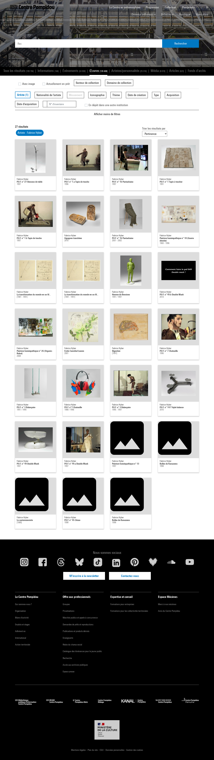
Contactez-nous (130, 576)
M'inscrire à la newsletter (84, 576)
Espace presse (68, 671)
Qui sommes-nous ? (23, 604)
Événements (74, 71)
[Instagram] (24, 563)
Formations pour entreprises (122, 604)
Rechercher (180, 43)
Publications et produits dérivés (76, 631)
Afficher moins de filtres (107, 114)
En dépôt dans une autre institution (108, 105)
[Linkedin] (116, 563)
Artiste (22, 95)
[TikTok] (98, 563)
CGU (102, 750)
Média (158, 71)
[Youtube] (190, 563)
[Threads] (61, 563)
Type (156, 95)
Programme (152, 7)
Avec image (28, 84)
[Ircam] (57, 704)
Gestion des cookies (134, 750)
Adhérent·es (20, 631)
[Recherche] (201, 5)
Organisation (20, 611)
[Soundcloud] (171, 563)
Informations (48, 71)
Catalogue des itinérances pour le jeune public (82, 651)
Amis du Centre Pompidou (169, 611)
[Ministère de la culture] (107, 730)
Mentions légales (78, 750)
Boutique (186, 14)
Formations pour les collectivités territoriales (129, 611)
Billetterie (167, 14)
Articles (176, 71)
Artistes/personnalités (129, 71)
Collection (171, 7)
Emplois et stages (22, 624)
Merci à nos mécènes (167, 604)
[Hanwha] (190, 704)
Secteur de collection (87, 83)
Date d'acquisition (27, 104)
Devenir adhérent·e (145, 14)
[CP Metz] (83, 704)
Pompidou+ (189, 7)
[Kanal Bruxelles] (136, 704)
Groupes (66, 604)
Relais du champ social (72, 644)
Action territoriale (22, 644)
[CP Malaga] (107, 704)
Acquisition (173, 95)
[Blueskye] (79, 563)
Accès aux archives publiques (75, 664)
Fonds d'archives (200, 71)
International (20, 638)
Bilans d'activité (22, 617)
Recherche (67, 658)
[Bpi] (28, 704)
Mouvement (75, 95)
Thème (116, 95)
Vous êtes (202, 14)
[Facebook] (42, 563)
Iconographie (97, 95)
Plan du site (93, 750)
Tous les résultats (18, 71)
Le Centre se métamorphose (126, 7)
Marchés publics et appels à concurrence (80, 617)
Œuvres (98, 71)
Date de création (137, 95)
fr (207, 7)
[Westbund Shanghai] (166, 704)
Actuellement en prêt (58, 84)
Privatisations (68, 611)
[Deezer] (153, 563)
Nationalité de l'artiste (48, 95)
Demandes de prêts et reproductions (78, 624)
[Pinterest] (134, 563)
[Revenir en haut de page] (206, 752)
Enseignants (68, 638)
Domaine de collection (119, 83)
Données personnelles (115, 750)
